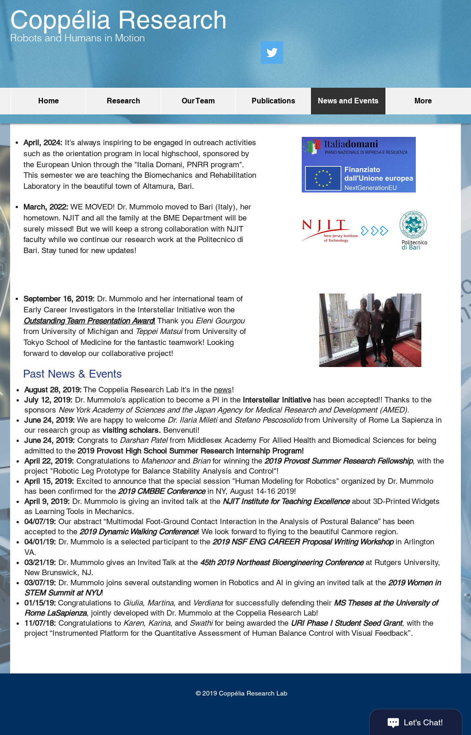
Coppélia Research (118, 19)
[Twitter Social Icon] (272, 52)
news (223, 389)
